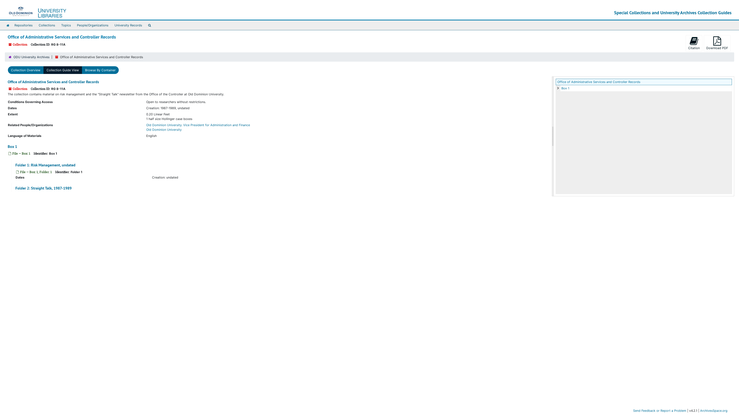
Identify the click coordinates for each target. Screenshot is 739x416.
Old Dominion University (164, 130)
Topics (66, 25)
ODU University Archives (31, 57)
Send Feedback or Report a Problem (659, 411)
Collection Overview (25, 70)
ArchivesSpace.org (713, 411)
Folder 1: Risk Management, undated (45, 165)
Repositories (23, 25)
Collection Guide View (63, 70)
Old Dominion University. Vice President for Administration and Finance (198, 125)
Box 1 (565, 88)
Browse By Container (100, 70)
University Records (128, 25)
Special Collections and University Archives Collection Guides (672, 13)
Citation (694, 48)
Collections (47, 25)
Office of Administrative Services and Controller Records (598, 82)
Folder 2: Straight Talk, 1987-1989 (43, 188)
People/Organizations (92, 25)
